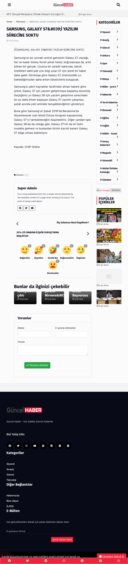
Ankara (106, 55)
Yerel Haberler (110, 102)
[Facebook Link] (20, 208)
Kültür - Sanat (109, 133)
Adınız (21, 327)
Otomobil (107, 160)
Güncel (106, 47)
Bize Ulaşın (12, 501)
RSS (11, 506)
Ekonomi (107, 110)
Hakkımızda (12, 495)
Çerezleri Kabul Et (113, 556)
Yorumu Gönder (38, 365)
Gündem (106, 179)
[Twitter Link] (26, 208)
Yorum (21, 341)
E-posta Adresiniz (65, 327)
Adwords (107, 94)
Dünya (105, 79)
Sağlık (105, 125)
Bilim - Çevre (109, 86)
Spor (104, 63)
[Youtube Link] (32, 208)
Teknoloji (107, 71)
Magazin (106, 153)
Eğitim (105, 118)
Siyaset (106, 32)
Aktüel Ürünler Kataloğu (109, 170)
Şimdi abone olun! (62, 539)
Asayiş (105, 40)
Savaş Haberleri (105, 143)
